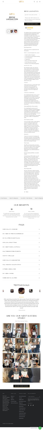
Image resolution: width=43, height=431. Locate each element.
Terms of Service (14, 402)
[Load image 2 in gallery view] (12, 31)
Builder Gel (21, 399)
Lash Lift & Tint (22, 409)
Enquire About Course (32, 23)
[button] (34, 1)
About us (12, 396)
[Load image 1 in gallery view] (8, 31)
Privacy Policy (13, 401)
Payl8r (12, 397)
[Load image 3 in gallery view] (15, 31)
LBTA (6, 423)
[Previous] (4, 291)
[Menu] (3, 1)
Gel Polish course (22, 401)
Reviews (12, 399)
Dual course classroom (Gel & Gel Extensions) (22, 413)
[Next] (39, 291)
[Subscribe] (39, 396)
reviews (36, 185)
